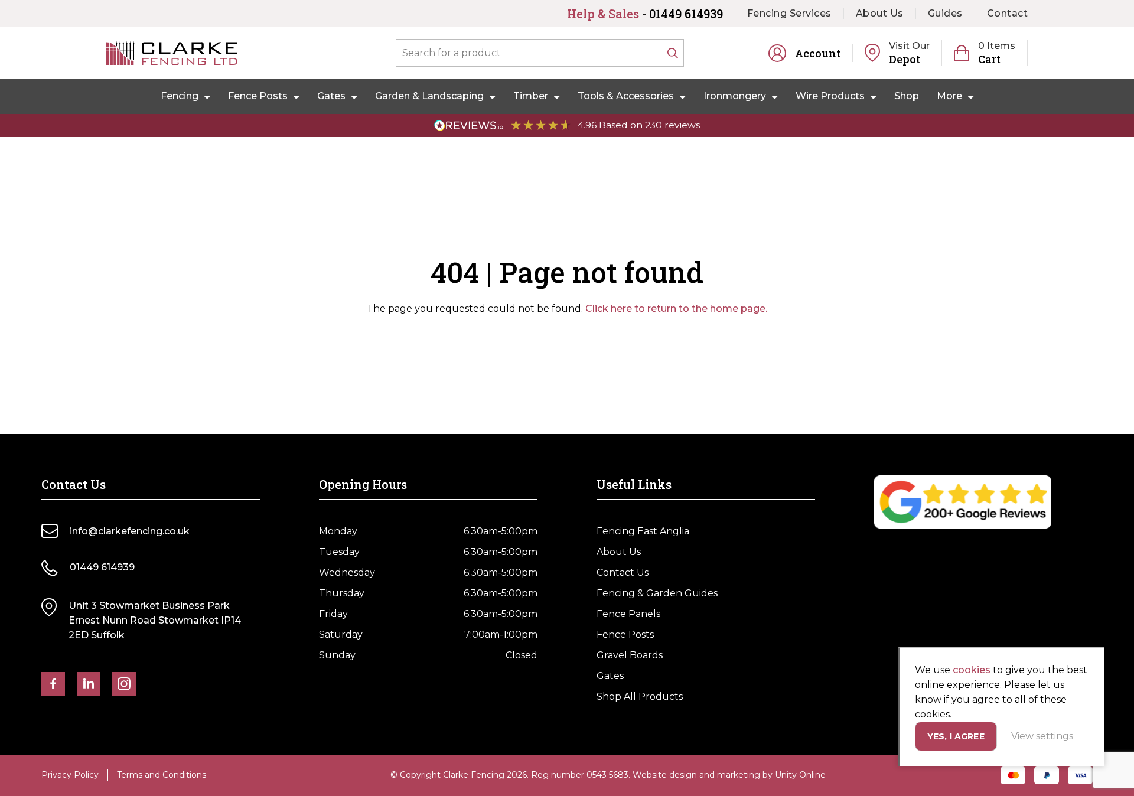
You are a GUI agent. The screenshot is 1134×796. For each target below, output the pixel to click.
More (949, 96)
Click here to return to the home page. (676, 308)
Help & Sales (645, 13)
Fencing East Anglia (643, 531)
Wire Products (830, 96)
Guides (945, 13)
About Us (880, 13)
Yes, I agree (956, 736)
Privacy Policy (70, 774)
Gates (331, 96)
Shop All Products (640, 696)
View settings (1042, 736)
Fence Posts (258, 96)
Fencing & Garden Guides (657, 593)
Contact (1007, 13)
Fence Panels (628, 613)
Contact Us (623, 572)
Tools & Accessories (626, 96)
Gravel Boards (630, 655)
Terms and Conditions (161, 774)
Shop (906, 96)
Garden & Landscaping (429, 96)
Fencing (179, 96)
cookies (971, 670)
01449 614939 (102, 567)
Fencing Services (789, 13)
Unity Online (800, 774)
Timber (530, 96)
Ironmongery (734, 96)
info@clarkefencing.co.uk (130, 531)
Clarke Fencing (171, 53)
